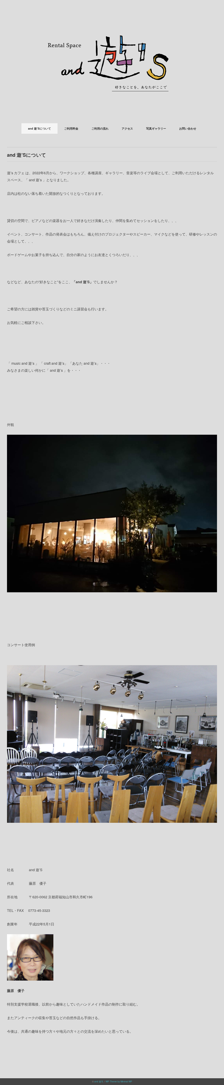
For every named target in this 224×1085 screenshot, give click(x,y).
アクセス (127, 128)
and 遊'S (98, 1081)
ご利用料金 (71, 128)
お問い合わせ (187, 128)
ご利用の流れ (99, 128)
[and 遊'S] (112, 16)
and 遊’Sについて (39, 128)
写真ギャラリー (156, 128)
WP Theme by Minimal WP (119, 1081)
